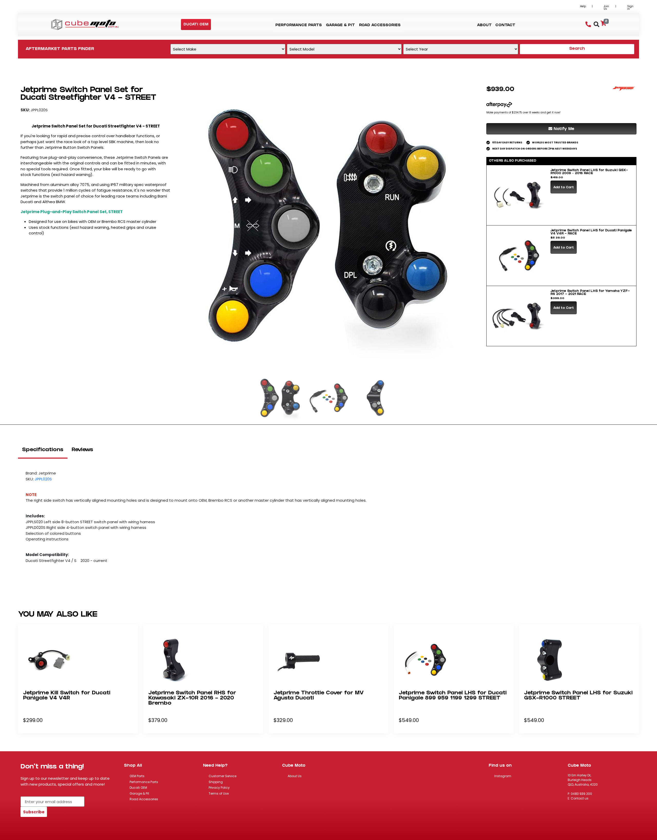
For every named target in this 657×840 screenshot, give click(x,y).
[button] (195, 25)
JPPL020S (43, 479)
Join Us (606, 7)
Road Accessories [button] (380, 25)
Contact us (579, 798)
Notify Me (563, 129)
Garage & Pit (139, 793)
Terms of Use (219, 793)
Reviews (82, 450)
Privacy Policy (219, 787)
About (484, 25)
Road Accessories (144, 799)
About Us (295, 776)
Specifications (42, 450)
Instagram (502, 776)
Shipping (216, 782)
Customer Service (222, 776)
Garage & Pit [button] (340, 25)
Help (583, 6)
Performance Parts (144, 782)
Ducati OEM (138, 787)
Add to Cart (563, 187)
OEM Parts (137, 776)
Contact (505, 25)
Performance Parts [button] (298, 25)
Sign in (630, 7)
